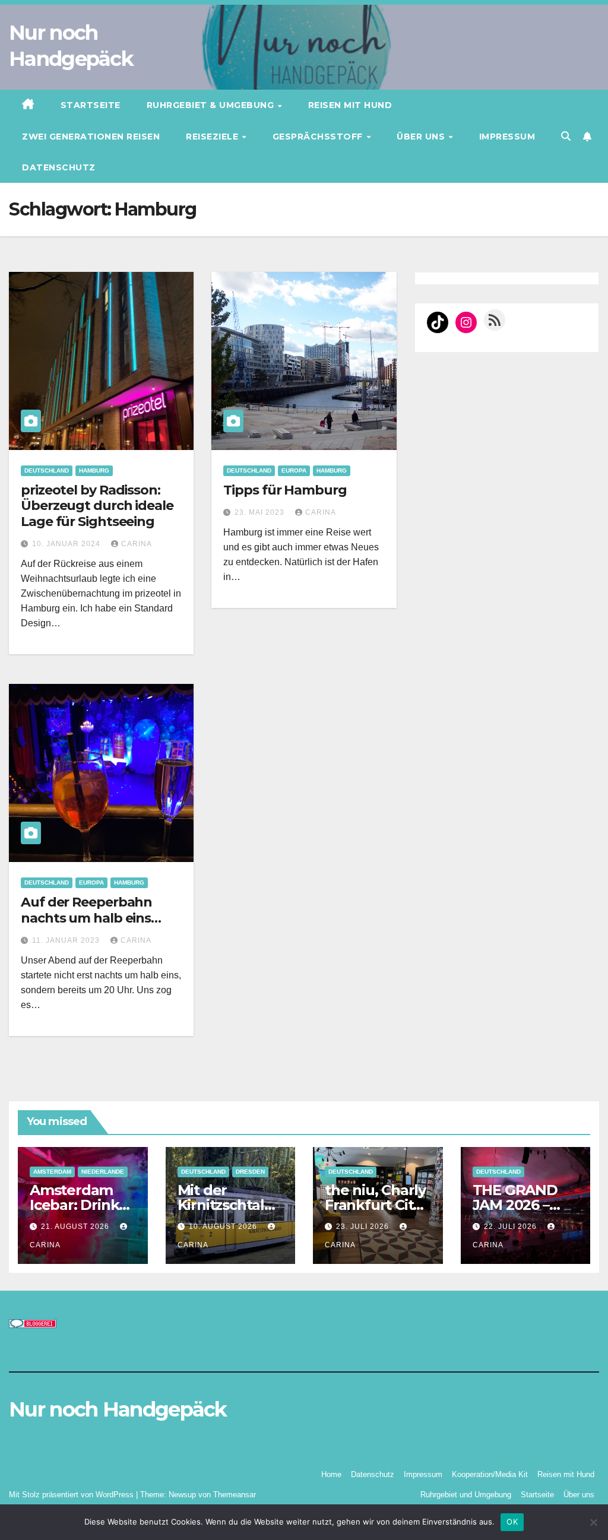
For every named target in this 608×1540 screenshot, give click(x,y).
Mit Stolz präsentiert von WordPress (72, 1494)
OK (512, 1521)
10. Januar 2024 (67, 544)
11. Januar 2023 (67, 940)
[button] (566, 136)
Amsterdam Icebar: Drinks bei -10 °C (78, 1204)
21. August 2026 (76, 1226)
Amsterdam (52, 1171)
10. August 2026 (224, 1226)
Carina (136, 544)
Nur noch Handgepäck (118, 1409)
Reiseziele (213, 136)
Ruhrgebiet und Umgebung (465, 1494)
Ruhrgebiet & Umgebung (212, 105)
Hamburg (94, 470)
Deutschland (46, 470)
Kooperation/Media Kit (490, 1474)
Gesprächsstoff (319, 136)
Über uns (422, 136)
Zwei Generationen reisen (91, 136)
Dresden (250, 1171)
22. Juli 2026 (511, 1226)
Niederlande (102, 1171)
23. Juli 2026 (363, 1226)
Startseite (91, 105)
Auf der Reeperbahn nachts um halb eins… (91, 910)
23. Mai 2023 (261, 512)
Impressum (507, 136)
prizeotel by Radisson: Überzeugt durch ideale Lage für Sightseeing (97, 506)
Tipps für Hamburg (284, 490)
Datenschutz (59, 167)
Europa (293, 470)
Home (331, 1474)
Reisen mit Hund (350, 105)
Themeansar (234, 1494)
